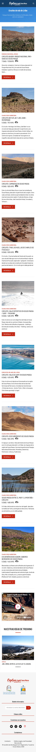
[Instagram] (16, 726)
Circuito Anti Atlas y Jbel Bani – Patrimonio (14, 119)
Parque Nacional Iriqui (10, 54)
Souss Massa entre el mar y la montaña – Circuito (18, 498)
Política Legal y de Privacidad (23, 741)
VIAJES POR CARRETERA (9, 115)
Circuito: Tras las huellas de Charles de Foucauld (18, 248)
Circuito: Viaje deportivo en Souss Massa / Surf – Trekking (18, 312)
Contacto (7, 741)
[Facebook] (11, 726)
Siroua (4, 661)
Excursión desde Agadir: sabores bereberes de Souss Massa (15, 558)
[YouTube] (20, 726)
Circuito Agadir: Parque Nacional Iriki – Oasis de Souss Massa (17, 57)
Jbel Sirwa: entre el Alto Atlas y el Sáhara (16, 664)
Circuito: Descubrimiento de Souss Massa (18, 436)
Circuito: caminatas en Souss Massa (15, 184)
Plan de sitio (18, 743)
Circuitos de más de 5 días (11, 372)
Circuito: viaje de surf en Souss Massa (17, 375)
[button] (16, 667)
